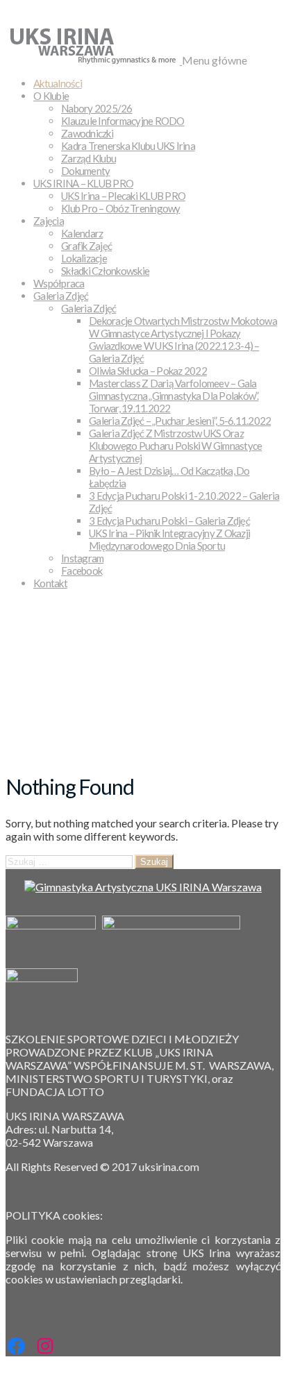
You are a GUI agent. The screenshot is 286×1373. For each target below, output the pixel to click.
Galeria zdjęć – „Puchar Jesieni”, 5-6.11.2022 (180, 420)
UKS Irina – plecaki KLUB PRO (123, 195)
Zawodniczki (87, 133)
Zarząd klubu (88, 158)
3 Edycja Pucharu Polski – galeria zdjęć (169, 520)
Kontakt (50, 583)
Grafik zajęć (86, 245)
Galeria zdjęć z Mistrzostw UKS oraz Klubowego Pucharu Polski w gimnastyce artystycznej (175, 445)
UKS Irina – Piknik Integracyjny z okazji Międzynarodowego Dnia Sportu (169, 539)
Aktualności (57, 83)
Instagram (82, 558)
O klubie (51, 96)
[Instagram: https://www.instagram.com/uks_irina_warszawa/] (45, 1346)
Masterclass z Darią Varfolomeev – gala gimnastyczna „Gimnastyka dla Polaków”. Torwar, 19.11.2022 (174, 395)
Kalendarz (82, 233)
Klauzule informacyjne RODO (123, 121)
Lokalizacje (84, 258)
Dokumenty (85, 171)
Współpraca (59, 283)
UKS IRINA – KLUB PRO (83, 183)
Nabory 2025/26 (97, 108)
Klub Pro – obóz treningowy (120, 208)
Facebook (81, 570)
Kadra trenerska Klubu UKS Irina (128, 146)
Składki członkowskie (105, 270)
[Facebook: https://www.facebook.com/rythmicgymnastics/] (16, 1346)
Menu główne (214, 60)
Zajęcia (48, 220)
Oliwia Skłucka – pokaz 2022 (148, 370)
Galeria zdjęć (60, 295)
